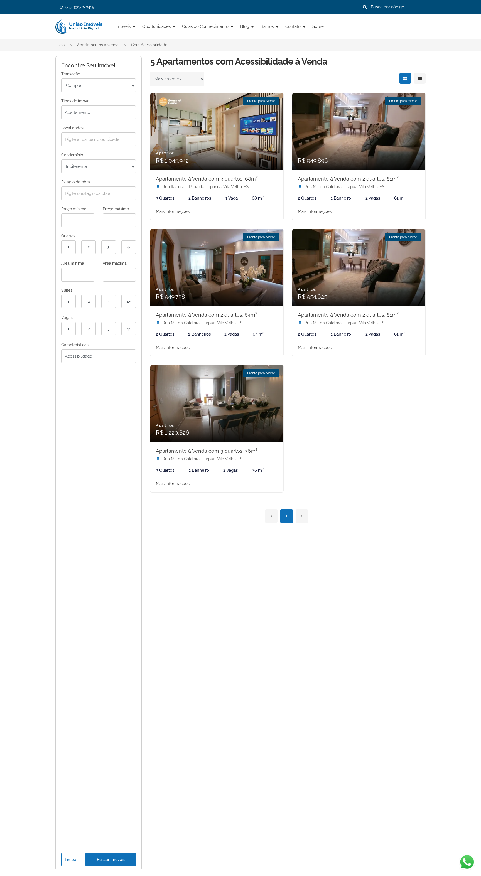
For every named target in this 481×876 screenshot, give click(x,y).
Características (75, 345)
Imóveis (124, 26)
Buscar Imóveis (111, 859)
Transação (70, 74)
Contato (293, 26)
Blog (245, 26)
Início (60, 45)
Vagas (67, 317)
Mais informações (173, 211)
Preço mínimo (73, 209)
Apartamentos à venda (98, 45)
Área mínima (72, 263)
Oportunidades (157, 26)
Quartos (68, 236)
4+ (129, 247)
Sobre (318, 26)
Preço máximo (116, 209)
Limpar (71, 859)
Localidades (72, 128)
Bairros (268, 26)
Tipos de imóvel (75, 101)
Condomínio (72, 155)
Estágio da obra (75, 182)
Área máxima (115, 263)
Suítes (66, 290)
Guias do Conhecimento (206, 26)
